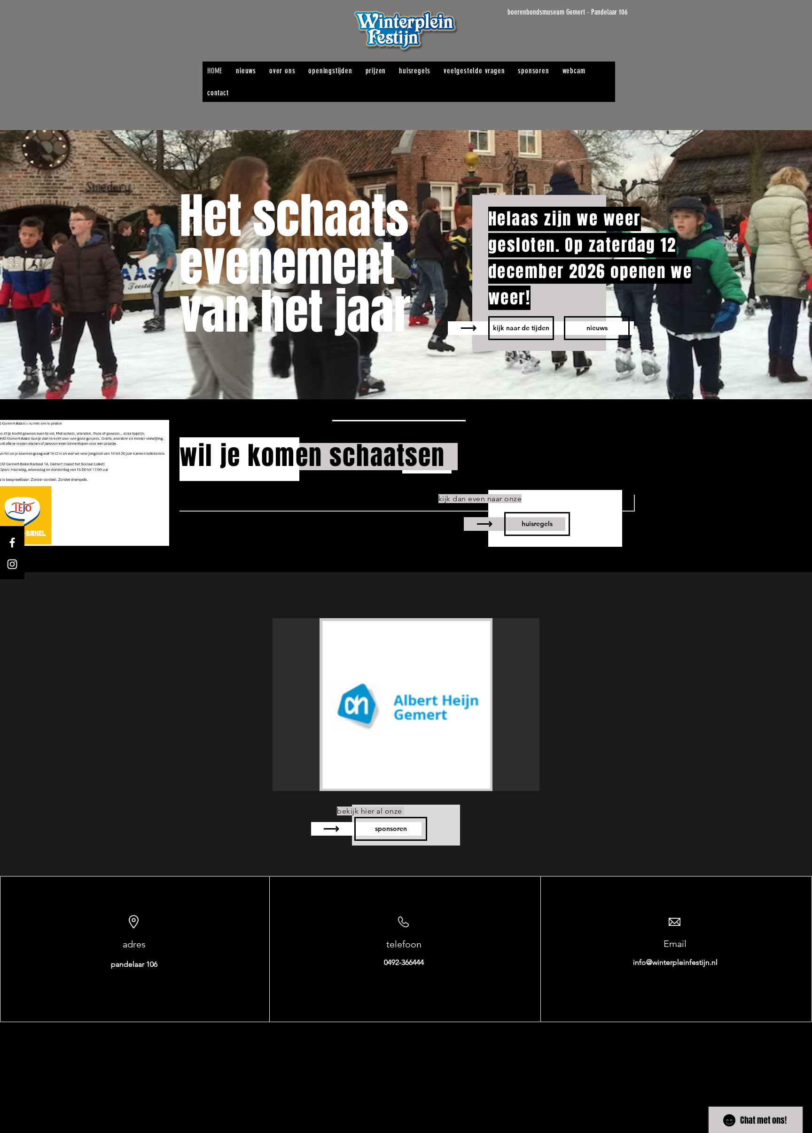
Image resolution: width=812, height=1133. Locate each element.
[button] (406, 704)
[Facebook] (12, 542)
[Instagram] (12, 564)
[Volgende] (759, 265)
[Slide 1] (406, 375)
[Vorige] (53, 265)
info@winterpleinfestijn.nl (675, 962)
